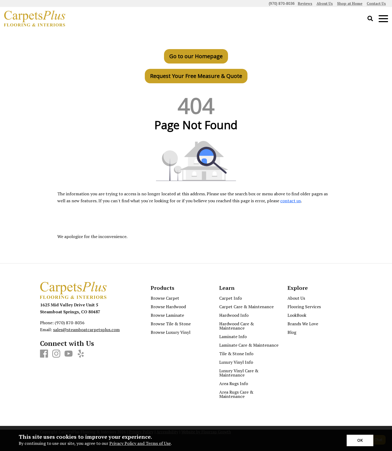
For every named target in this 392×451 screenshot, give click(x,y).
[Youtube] (69, 354)
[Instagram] (56, 354)
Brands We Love (302, 324)
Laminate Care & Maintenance (248, 345)
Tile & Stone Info (236, 353)
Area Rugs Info (233, 383)
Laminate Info (233, 336)
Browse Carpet (165, 298)
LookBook (296, 315)
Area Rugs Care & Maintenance (236, 394)
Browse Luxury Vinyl (170, 332)
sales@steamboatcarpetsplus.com (86, 330)
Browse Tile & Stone (171, 324)
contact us (290, 201)
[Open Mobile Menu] (383, 18)
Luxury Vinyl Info (236, 362)
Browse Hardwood (168, 306)
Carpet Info (230, 298)
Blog (291, 332)
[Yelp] (81, 354)
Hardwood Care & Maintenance (236, 326)
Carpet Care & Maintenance (246, 306)
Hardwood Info (234, 315)
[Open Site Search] (370, 18)
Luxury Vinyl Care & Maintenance (238, 373)
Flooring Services (304, 306)
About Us (296, 298)
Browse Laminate (167, 315)
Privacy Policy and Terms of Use (140, 443)
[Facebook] (44, 354)
